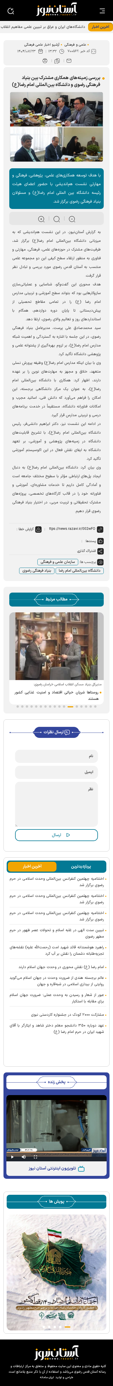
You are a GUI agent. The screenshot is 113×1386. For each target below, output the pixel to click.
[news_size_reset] (56, 218)
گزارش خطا (26, 529)
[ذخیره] (57, 61)
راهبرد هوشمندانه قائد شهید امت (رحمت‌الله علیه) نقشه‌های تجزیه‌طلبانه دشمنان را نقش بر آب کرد (57, 951)
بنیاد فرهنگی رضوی (36, 571)
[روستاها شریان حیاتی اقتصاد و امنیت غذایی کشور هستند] (56, 646)
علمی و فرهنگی (75, 44)
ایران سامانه (47, 1377)
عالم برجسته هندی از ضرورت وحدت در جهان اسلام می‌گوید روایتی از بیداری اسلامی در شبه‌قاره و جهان (57, 981)
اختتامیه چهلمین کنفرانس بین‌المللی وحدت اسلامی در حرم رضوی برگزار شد (57, 882)
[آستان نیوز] (56, 9)
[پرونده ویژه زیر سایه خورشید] (56, 1272)
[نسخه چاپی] (45, 61)
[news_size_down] (72, 218)
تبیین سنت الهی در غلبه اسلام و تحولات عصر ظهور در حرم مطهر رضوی (57, 933)
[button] (95, 706)
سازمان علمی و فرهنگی (58, 562)
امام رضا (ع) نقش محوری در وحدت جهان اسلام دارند (61, 967)
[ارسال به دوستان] (69, 61)
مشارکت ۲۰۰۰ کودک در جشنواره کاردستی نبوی (67, 1015)
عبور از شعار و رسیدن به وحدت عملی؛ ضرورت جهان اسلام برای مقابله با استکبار (57, 998)
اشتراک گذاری (86, 551)
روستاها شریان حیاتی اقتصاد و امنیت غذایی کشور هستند (56, 696)
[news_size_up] (41, 218)
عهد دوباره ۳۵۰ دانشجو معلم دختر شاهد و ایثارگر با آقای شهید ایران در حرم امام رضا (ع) (57, 1029)
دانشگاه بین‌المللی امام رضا (80, 571)
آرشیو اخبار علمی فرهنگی (41, 44)
